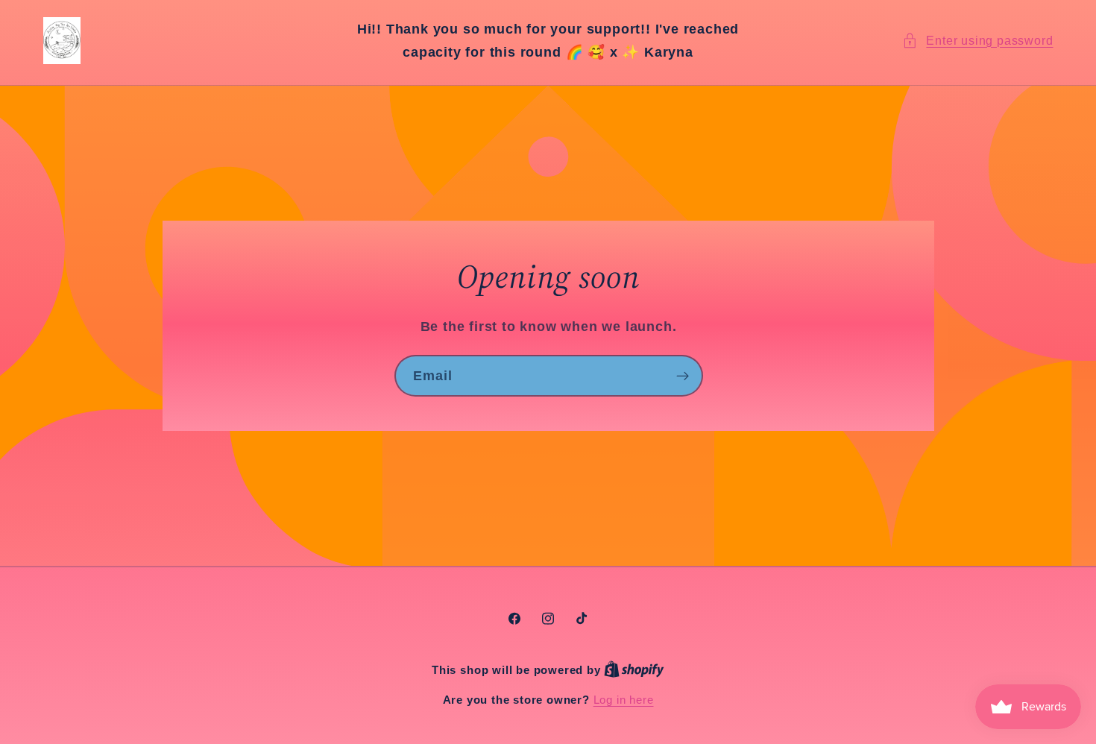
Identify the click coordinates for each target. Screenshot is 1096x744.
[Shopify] (634, 669)
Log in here (623, 699)
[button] (977, 41)
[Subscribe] (682, 376)
